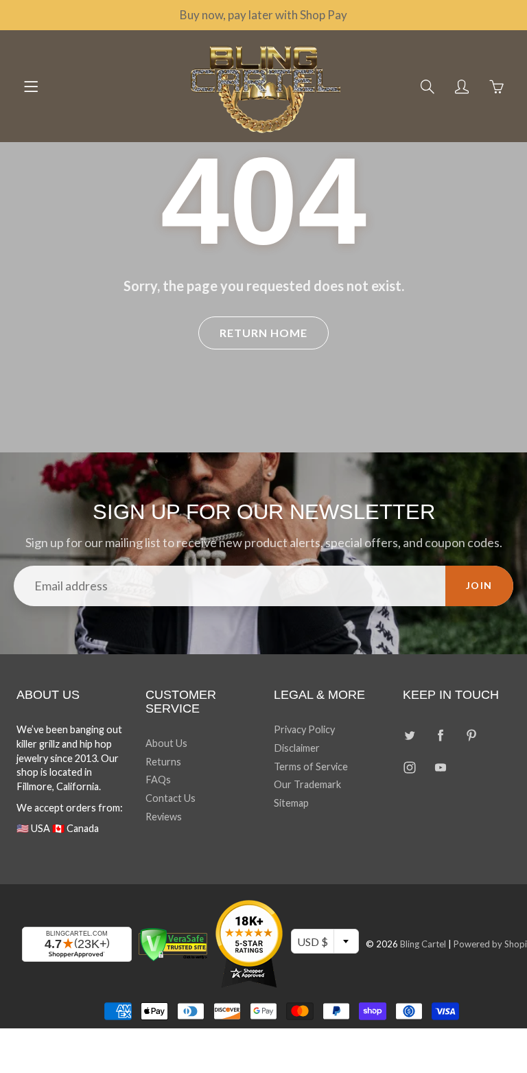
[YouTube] (441, 768)
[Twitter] (410, 735)
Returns (163, 762)
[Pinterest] (472, 735)
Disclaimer (297, 748)
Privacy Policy (304, 729)
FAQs (158, 779)
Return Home (263, 332)
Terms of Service (311, 766)
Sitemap (291, 803)
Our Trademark (307, 784)
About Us (166, 743)
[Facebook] (441, 735)
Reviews (163, 816)
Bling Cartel (423, 943)
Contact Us (170, 798)
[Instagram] (410, 768)
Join (479, 585)
